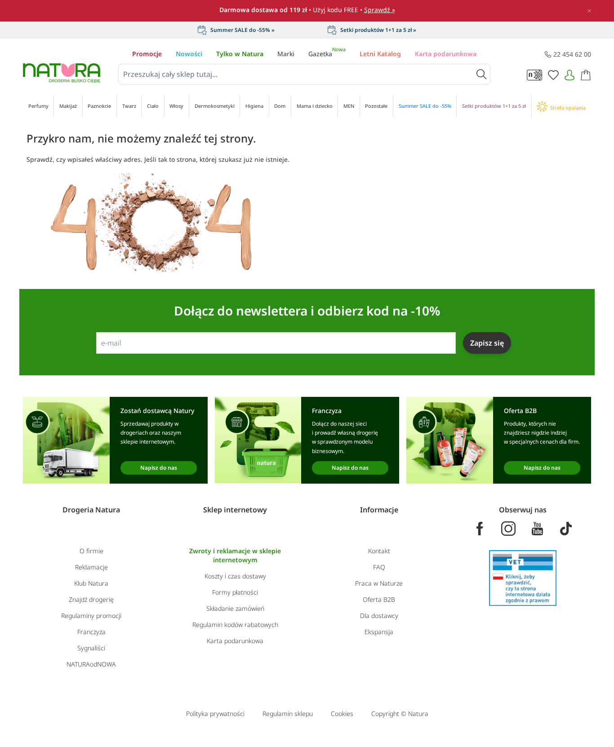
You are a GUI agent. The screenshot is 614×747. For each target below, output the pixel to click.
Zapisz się (487, 343)
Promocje (147, 53)
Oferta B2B (379, 599)
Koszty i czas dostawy (235, 576)
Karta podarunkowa (445, 53)
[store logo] (61, 73)
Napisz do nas (158, 467)
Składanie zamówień (235, 608)
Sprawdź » (379, 9)
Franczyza (91, 631)
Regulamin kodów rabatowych (235, 624)
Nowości (189, 53)
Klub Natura (91, 583)
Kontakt (379, 551)
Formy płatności (235, 592)
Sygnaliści (91, 648)
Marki (285, 53)
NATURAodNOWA (91, 664)
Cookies (342, 713)
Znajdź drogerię (91, 599)
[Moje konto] (569, 75)
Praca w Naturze (379, 583)
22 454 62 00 (572, 54)
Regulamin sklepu (288, 713)
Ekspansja (379, 631)
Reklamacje (91, 567)
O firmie (91, 551)
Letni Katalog (380, 53)
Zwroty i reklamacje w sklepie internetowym (235, 555)
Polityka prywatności (215, 713)
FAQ (379, 567)
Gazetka (327, 53)
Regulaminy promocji (91, 615)
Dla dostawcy (379, 615)
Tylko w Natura (239, 53)
